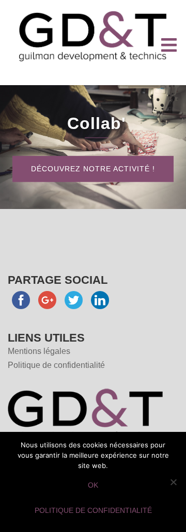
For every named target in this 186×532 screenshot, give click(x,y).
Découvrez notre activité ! (93, 169)
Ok (93, 485)
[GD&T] (93, 35)
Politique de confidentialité (56, 365)
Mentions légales (39, 351)
